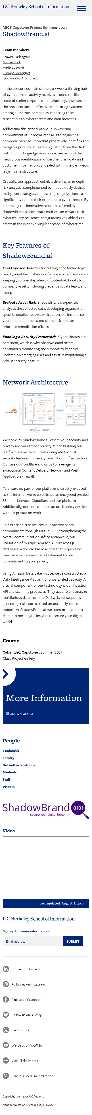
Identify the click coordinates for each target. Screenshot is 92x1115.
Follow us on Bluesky (27, 1014)
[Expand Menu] (81, 8)
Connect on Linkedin (26, 968)
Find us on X (20, 1029)
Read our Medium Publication (32, 1075)
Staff (6, 779)
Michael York (12, 61)
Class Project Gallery (19, 658)
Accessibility (34, 1104)
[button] (46, 810)
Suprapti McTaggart (16, 72)
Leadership (11, 750)
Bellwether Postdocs (19, 764)
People (11, 740)
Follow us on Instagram (28, 984)
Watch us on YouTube (27, 1045)
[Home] (36, 6)
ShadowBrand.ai (19, 713)
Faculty (8, 757)
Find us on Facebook (26, 999)
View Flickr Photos (25, 1060)
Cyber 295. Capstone (20, 652)
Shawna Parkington (16, 56)
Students (10, 772)
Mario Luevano (13, 67)
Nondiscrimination (14, 1104)
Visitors (9, 786)
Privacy (49, 1104)
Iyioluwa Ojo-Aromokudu (20, 78)
